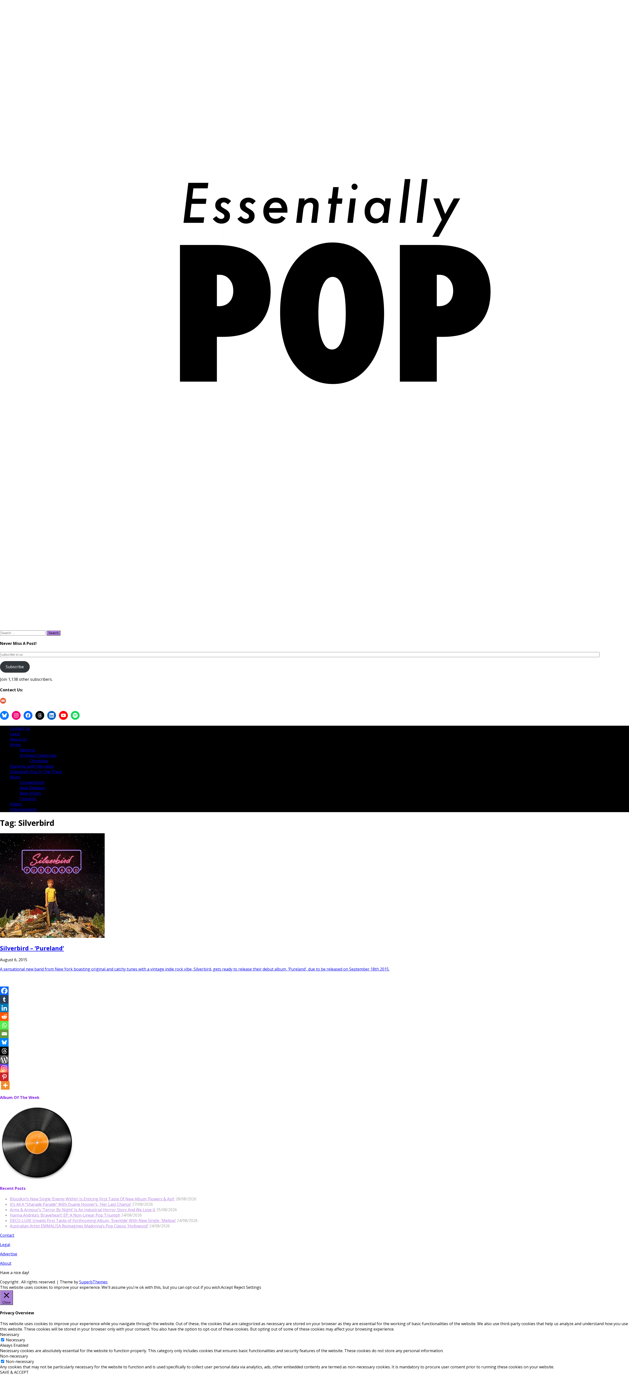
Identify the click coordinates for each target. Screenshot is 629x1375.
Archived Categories (38, 755)
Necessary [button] (9, 1334)
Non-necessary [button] (14, 1356)
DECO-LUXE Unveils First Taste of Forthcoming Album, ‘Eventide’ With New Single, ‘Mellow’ (93, 1220)
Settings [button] (253, 1287)
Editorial (27, 750)
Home (15, 744)
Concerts (28, 798)
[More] (5, 1085)
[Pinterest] (4, 1076)
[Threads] (4, 1051)
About (5, 1263)
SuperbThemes (93, 1282)
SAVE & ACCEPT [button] (14, 1372)
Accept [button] (227, 1287)
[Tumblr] (4, 999)
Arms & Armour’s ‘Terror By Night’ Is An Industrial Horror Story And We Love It (82, 1209)
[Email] (4, 1033)
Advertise (8, 1254)
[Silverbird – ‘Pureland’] (52, 936)
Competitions (32, 782)
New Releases (32, 788)
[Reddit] (4, 1016)
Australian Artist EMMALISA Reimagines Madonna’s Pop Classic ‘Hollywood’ (79, 1226)
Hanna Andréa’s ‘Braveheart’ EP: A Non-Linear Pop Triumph (65, 1215)
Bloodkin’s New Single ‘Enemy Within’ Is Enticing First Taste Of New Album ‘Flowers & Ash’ (92, 1199)
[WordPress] (4, 1059)
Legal (15, 733)
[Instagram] (4, 1068)
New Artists (30, 793)
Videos (16, 804)
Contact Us (20, 728)
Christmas (38, 761)
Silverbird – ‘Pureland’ (32, 948)
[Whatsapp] (4, 1025)
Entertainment (23, 809)
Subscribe (15, 666)
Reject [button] (239, 1287)
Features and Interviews (32, 766)
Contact (7, 1235)
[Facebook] (4, 990)
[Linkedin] (4, 1008)
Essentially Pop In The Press (36, 771)
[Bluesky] (4, 1042)
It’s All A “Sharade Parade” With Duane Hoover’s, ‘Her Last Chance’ (70, 1204)
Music (15, 777)
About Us (18, 739)
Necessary (15, 1340)
